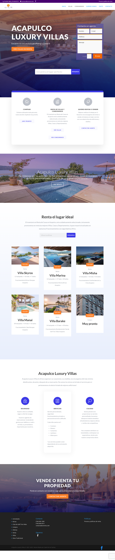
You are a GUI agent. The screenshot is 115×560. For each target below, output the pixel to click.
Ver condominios (57, 137)
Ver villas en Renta (22, 49)
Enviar (97, 56)
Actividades (16, 519)
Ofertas (15, 530)
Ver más (25, 264)
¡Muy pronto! (27, 121)
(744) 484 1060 (40, 521)
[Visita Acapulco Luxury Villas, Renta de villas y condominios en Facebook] (37, 536)
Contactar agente (88, 128)
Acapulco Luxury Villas (57, 172)
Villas (14, 535)
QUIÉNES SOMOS (91, 6)
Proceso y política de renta (105, 1)
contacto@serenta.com (43, 525)
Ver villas (57, 130)
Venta (14, 533)
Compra (15, 527)
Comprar (90, 315)
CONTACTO (108, 6)
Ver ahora (57, 184)
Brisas (14, 521)
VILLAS (70, 6)
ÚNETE (101, 6)
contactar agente (57, 496)
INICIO (64, 6)
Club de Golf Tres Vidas (20, 524)
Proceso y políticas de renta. (92, 521)
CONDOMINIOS (79, 6)
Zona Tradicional (18, 538)
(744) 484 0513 (40, 523)
